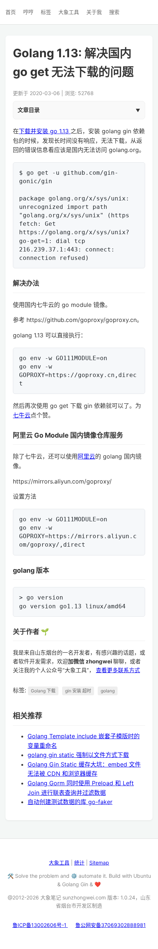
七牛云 (21, 415)
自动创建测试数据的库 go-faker (70, 801)
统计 (79, 862)
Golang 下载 (43, 690)
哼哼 (28, 12)
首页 (11, 12)
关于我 (94, 12)
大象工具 (68, 12)
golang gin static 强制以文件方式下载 (78, 754)
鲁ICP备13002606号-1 (40, 925)
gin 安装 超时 (78, 690)
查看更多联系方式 (118, 670)
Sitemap (99, 862)
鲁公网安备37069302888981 (110, 925)
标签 (46, 12)
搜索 (114, 12)
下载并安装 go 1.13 (45, 131)
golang (108, 690)
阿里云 (86, 456)
